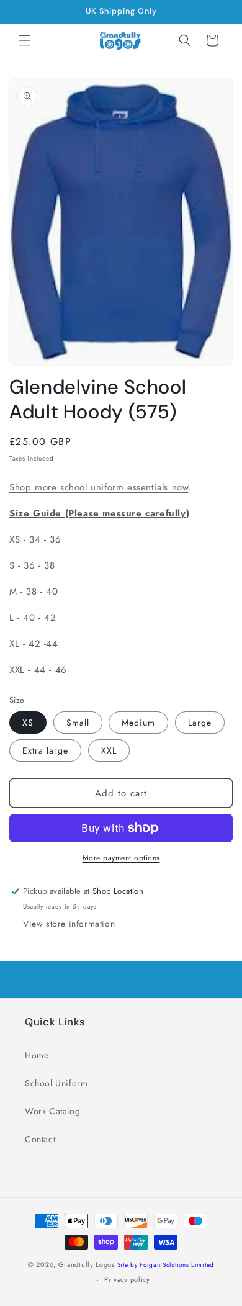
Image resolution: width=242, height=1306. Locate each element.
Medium (138, 722)
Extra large (45, 750)
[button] (24, 40)
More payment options (121, 857)
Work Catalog (52, 1111)
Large (200, 722)
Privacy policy (127, 1279)
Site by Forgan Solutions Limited (165, 1264)
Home (36, 1055)
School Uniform (56, 1083)
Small (77, 722)
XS (28, 722)
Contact (40, 1139)
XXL (109, 750)
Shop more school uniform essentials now (98, 487)
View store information (69, 923)
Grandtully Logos (86, 1264)
